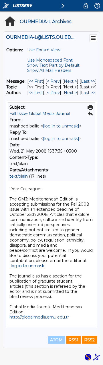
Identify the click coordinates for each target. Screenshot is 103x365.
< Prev (53, 81)
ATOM (56, 339)
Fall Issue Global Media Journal (39, 113)
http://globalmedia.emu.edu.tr (39, 317)
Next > (70, 81)
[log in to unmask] (61, 126)
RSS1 (73, 339)
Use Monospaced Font (50, 60)
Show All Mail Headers (49, 70)
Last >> (88, 81)
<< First (36, 81)
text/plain (18, 176)
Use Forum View (43, 49)
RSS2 (89, 339)
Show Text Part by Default (53, 65)
